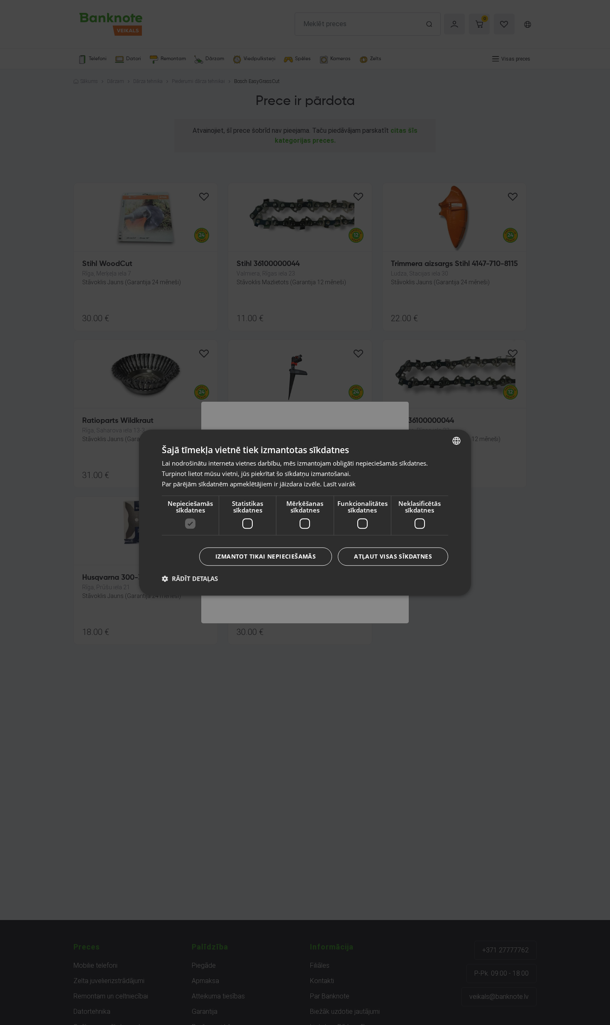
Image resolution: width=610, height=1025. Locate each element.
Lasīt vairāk (339, 484)
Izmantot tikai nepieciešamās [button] (265, 556)
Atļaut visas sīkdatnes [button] (393, 556)
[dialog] (305, 512)
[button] (190, 578)
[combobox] (456, 441)
